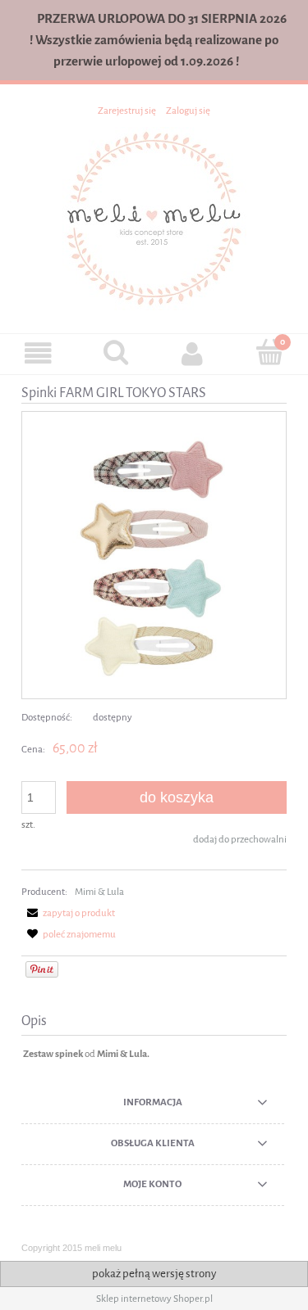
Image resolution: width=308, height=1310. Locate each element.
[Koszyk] (269, 352)
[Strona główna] (154, 217)
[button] (38, 353)
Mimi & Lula (99, 891)
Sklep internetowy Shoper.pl (154, 1298)
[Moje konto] (193, 353)
